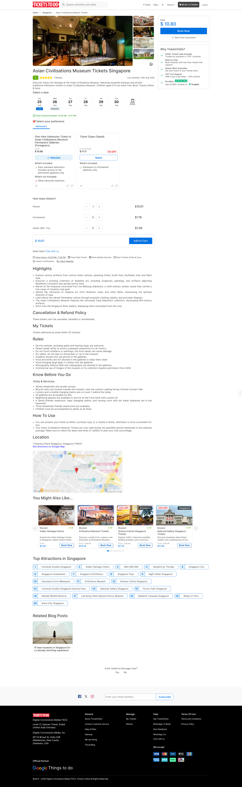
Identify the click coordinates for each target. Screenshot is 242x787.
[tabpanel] (83, 41)
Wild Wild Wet (131, 567)
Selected (55, 157)
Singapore (47, 12)
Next (196, 528)
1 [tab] (108, 550)
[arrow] (240, 393)
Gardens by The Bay (163, 567)
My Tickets (131, 719)
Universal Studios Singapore (56, 567)
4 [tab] (117, 550)
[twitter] (86, 696)
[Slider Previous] (35, 41)
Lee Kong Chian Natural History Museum (102, 596)
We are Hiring (91, 739)
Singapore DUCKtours (91, 574)
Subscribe (165, 696)
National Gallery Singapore (114, 589)
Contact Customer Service (97, 724)
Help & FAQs (90, 729)
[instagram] (92, 696)
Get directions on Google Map (49, 446)
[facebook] (80, 696)
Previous (35, 528)
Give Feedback (160, 729)
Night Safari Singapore (161, 574)
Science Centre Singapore (133, 581)
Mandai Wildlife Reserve (54, 596)
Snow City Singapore (53, 603)
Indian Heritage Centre (97, 567)
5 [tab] (120, 550)
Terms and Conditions (191, 719)
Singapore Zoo (196, 567)
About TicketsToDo (93, 719)
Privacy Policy (187, 724)
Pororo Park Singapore (155, 589)
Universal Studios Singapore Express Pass (64, 589)
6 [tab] (123, 550)
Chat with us (52, 251)
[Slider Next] (130, 41)
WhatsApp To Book (162, 724)
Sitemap (88, 734)
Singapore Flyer (126, 574)
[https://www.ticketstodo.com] (46, 4)
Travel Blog (90, 745)
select (98, 157)
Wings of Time (191, 596)
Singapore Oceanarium (53, 574)
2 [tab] (111, 550)
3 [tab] (114, 550)
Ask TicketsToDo (160, 719)
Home (36, 12)
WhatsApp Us (159, 734)
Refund (129, 724)
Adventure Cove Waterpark (56, 581)
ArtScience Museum (95, 581)
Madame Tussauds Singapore (153, 596)
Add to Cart (141, 240)
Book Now (183, 30)
